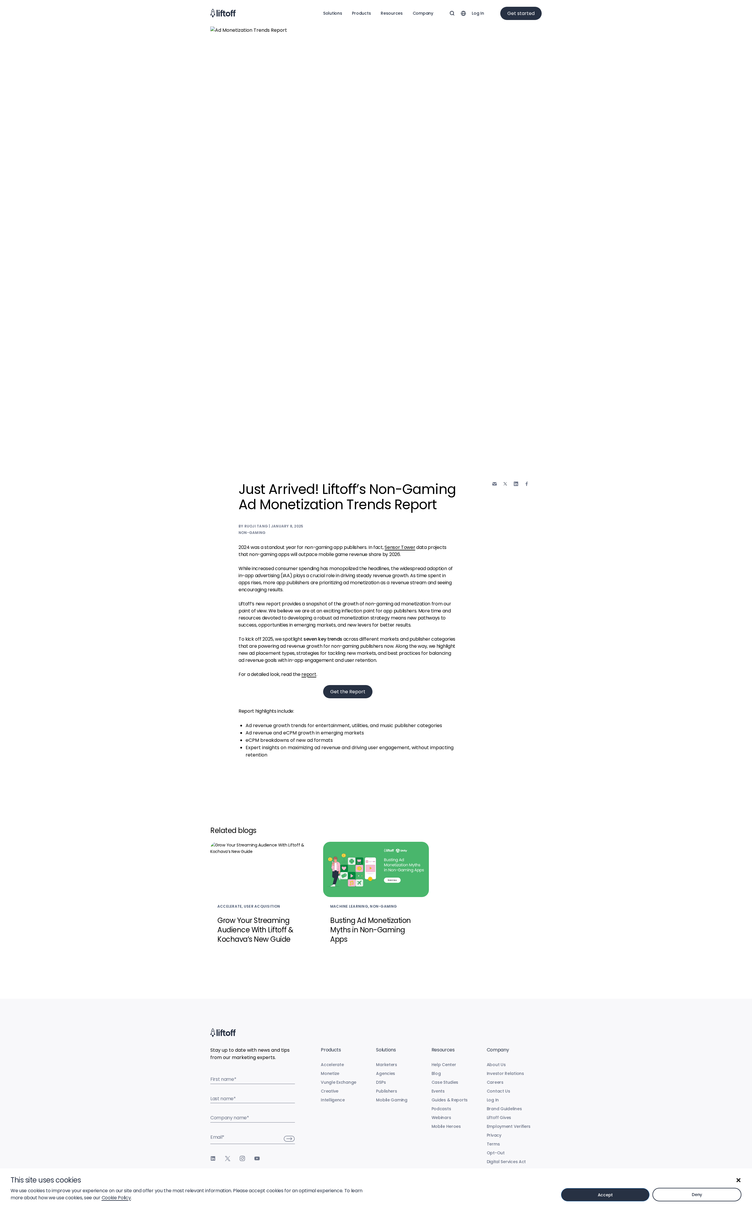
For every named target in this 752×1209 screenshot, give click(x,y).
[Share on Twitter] (505, 484)
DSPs (381, 1082)
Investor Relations (505, 1073)
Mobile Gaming (391, 1100)
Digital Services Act (506, 1162)
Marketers (386, 1065)
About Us (496, 1065)
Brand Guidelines (504, 1109)
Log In (478, 13)
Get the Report (347, 691)
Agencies (385, 1073)
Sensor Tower (400, 547)
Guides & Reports (450, 1100)
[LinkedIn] (213, 1158)
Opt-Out (496, 1153)
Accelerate (332, 1065)
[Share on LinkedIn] (516, 484)
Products (361, 13)
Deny (697, 1195)
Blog (436, 1073)
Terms (493, 1144)
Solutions (332, 13)
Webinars (441, 1118)
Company (423, 13)
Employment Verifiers (509, 1126)
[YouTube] (257, 1158)
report (308, 674)
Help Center (444, 1065)
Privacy (494, 1135)
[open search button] (452, 13)
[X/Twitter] (227, 1158)
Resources (391, 13)
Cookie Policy (116, 1197)
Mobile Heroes (446, 1126)
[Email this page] (494, 484)
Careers (495, 1082)
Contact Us (498, 1091)
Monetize (330, 1073)
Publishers (386, 1091)
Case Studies (445, 1082)
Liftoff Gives (499, 1118)
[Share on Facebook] (526, 484)
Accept (605, 1195)
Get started (521, 13)
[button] (738, 1180)
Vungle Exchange (338, 1082)
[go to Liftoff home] (223, 13)
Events (438, 1091)
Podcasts (441, 1109)
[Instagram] (242, 1158)
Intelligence (333, 1100)
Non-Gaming (252, 532)
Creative (329, 1091)
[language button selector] (463, 13)
